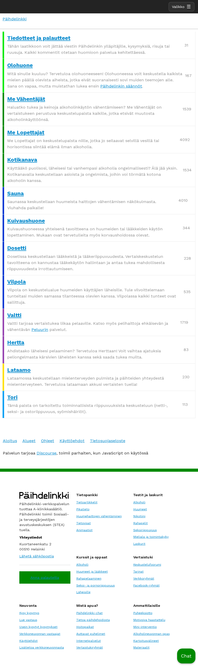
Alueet (29, 440)
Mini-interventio (145, 627)
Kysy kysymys (29, 613)
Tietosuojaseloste (107, 440)
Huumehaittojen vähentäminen (99, 516)
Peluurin (39, 329)
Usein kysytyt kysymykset (38, 627)
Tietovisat (83, 523)
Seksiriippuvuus (145, 530)
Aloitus (10, 440)
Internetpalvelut (88, 641)
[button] (186, 656)
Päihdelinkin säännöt (121, 86)
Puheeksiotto (142, 613)
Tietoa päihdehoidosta (93, 620)
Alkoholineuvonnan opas (151, 634)
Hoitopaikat (85, 627)
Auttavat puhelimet (90, 634)
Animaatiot (84, 530)
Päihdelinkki (15, 18)
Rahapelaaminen (88, 578)
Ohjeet (47, 440)
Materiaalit (141, 647)
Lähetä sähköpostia (36, 556)
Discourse (46, 453)
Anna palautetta (44, 577)
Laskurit (139, 544)
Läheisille (83, 592)
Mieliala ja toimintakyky (151, 537)
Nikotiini (139, 516)
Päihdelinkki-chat (89, 613)
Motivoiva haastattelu (149, 620)
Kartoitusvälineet (146, 641)
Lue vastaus (28, 620)
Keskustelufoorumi (147, 564)
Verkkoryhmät (143, 578)
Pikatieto (82, 509)
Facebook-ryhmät (146, 585)
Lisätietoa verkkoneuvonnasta (41, 647)
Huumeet (140, 509)
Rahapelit (140, 523)
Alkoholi (139, 502)
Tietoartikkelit (86, 502)
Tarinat (138, 571)
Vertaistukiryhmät (89, 647)
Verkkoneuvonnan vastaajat (39, 634)
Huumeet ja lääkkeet (92, 571)
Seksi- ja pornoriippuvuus (95, 585)
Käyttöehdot (72, 440)
